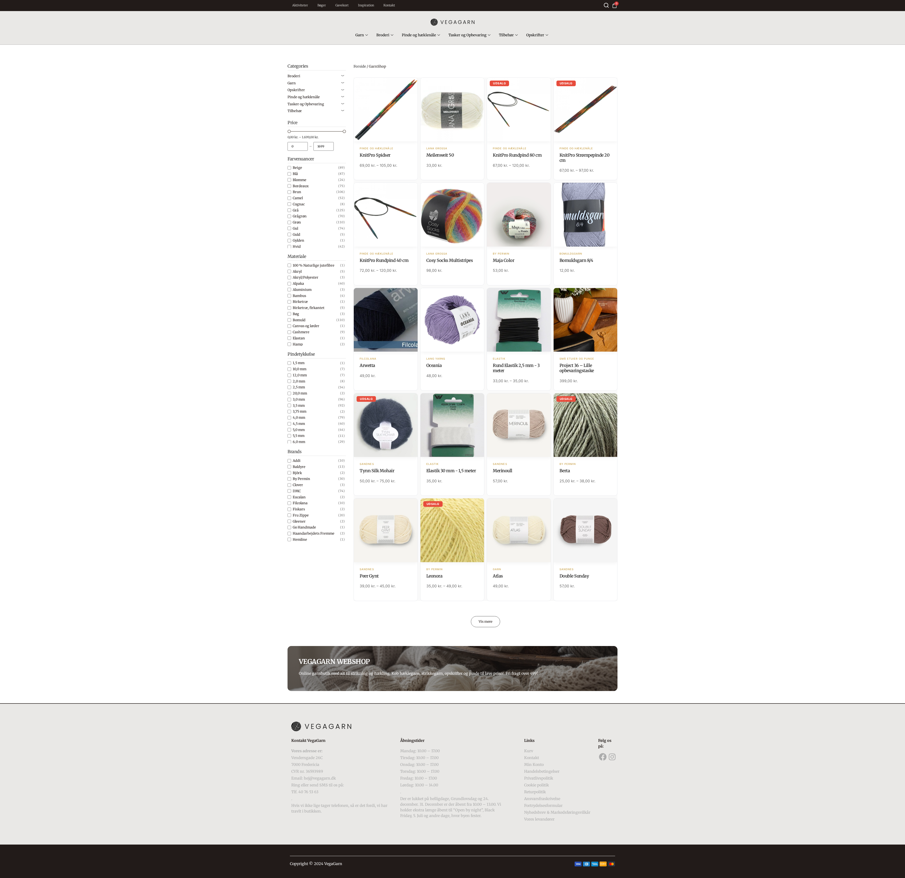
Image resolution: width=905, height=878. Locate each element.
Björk (297, 473)
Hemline (300, 539)
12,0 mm (300, 375)
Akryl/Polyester (305, 277)
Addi (296, 461)
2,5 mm (299, 387)
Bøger (321, 5)
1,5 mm (298, 363)
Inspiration (366, 5)
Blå (295, 174)
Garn (359, 35)
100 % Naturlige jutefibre (313, 265)
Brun (297, 192)
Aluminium (302, 290)
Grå (296, 210)
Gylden (298, 240)
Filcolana (300, 503)
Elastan (299, 338)
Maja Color (503, 260)
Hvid (297, 246)
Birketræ (300, 302)
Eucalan (299, 497)
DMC (297, 491)
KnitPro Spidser (375, 155)
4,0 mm (299, 417)
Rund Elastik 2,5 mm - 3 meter (516, 368)
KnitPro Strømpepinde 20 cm (584, 157)
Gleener (299, 521)
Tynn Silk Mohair (377, 470)
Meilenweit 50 (440, 155)
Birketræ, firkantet (309, 308)
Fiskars (299, 509)
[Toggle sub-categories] (342, 76)
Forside (360, 66)
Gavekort (342, 5)
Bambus (299, 296)
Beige (297, 168)
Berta (564, 470)
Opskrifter (535, 35)
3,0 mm (299, 399)
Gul (295, 228)
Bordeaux (301, 186)
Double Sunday (574, 576)
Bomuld (299, 320)
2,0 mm (299, 381)
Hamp (298, 344)
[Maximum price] (323, 146)
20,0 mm (300, 393)
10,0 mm (299, 369)
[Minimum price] (298, 146)
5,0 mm (299, 430)
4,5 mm (299, 424)
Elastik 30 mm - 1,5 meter (451, 470)
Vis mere (485, 621)
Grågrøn (300, 216)
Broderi (382, 35)
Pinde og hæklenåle (419, 35)
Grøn (297, 222)
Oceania (434, 365)
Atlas (498, 576)
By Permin (301, 479)
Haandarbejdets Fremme (313, 533)
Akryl (297, 271)
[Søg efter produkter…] (606, 5)
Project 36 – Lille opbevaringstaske (576, 368)
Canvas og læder (306, 326)
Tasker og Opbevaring (467, 35)
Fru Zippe (301, 515)
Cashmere (301, 332)
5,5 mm (298, 436)
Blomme (299, 180)
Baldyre (299, 467)
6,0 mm (299, 442)
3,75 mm (299, 411)
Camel (298, 198)
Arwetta (367, 365)
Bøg (296, 314)
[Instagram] (612, 757)
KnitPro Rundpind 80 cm (517, 155)
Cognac (299, 204)
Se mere (386, 110)
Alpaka (298, 283)
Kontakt (389, 5)
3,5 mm (299, 405)
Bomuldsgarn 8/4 (576, 260)
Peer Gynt (369, 576)
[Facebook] (603, 757)
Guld (296, 234)
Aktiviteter (300, 5)
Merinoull (502, 470)
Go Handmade (304, 527)
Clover (298, 485)
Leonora (434, 576)
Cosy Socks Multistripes (449, 260)
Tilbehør (506, 35)
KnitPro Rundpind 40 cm (384, 260)
